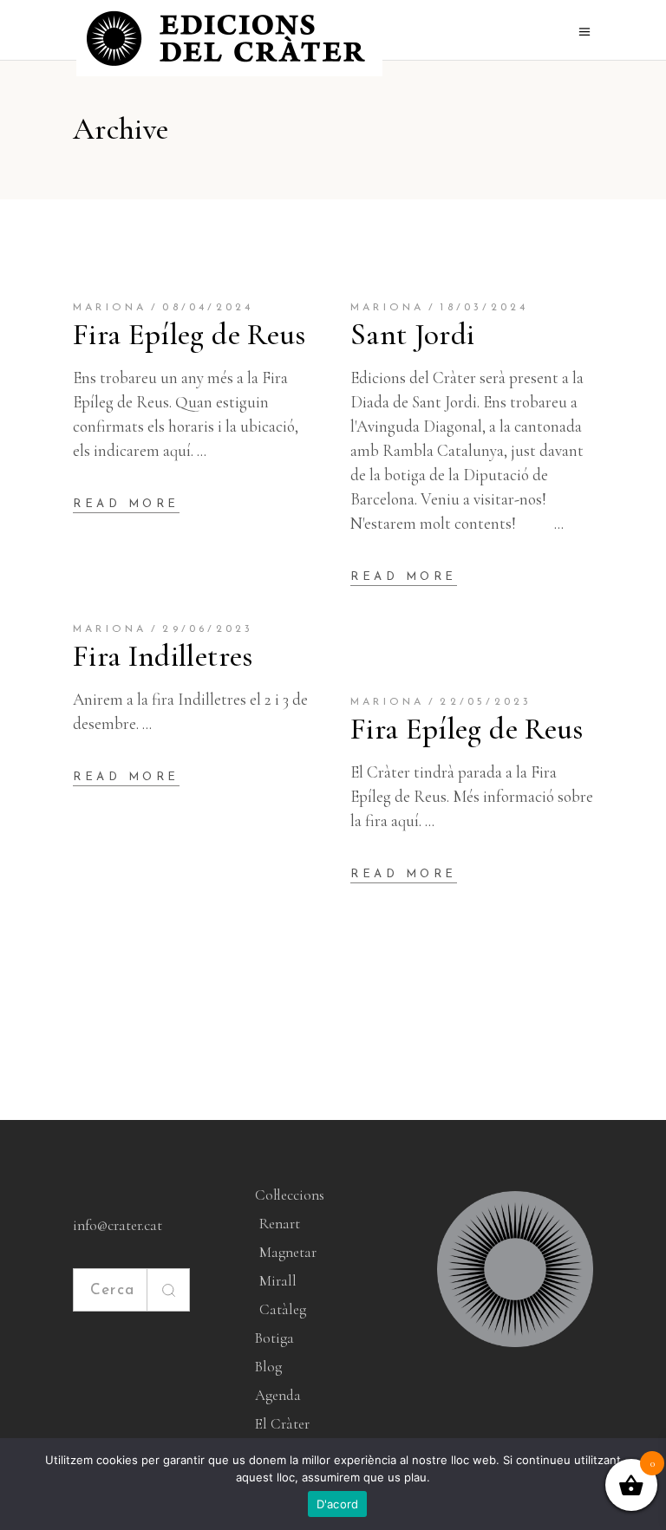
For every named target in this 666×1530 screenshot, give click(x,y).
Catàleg (282, 1309)
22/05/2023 (486, 702)
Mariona (110, 308)
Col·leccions (289, 1195)
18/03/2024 (484, 308)
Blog (268, 1366)
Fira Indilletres (163, 656)
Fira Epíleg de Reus (189, 334)
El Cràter (282, 1424)
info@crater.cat (117, 1225)
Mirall (278, 1281)
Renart (279, 1223)
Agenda (278, 1395)
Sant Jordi (412, 334)
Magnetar (288, 1252)
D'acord (338, 1504)
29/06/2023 (207, 629)
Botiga (274, 1338)
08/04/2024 (207, 308)
